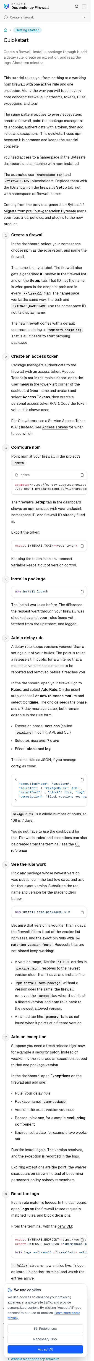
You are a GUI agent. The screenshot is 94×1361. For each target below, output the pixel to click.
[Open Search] (77, 6)
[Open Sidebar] (84, 6)
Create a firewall (27, 234)
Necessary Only (45, 1339)
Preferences (48, 1329)
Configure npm (26, 447)
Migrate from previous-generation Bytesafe (40, 211)
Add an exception (29, 1036)
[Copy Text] (82, 475)
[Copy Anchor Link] (47, 235)
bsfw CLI (64, 1226)
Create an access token (35, 356)
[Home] (5, 30)
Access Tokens (55, 427)
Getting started (27, 30)
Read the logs (25, 1193)
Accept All (45, 1349)
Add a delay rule (27, 637)
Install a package (28, 578)
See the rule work (28, 864)
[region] (49, 487)
